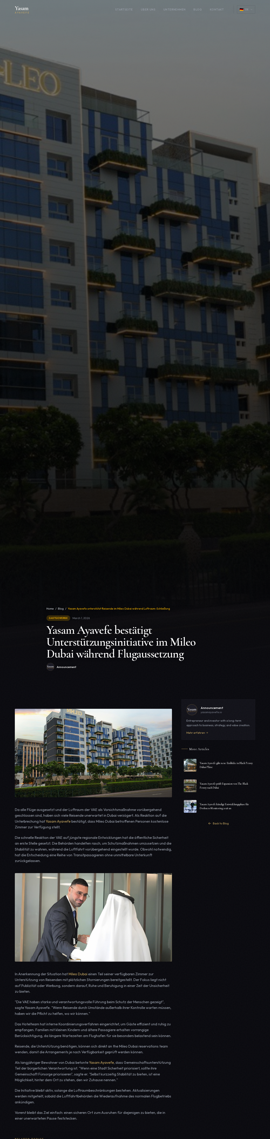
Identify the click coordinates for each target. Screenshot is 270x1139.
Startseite (124, 9)
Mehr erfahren (195, 732)
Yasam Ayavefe (58, 821)
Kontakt (217, 9)
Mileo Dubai (78, 974)
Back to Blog (220, 823)
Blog (198, 9)
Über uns (148, 9)
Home (50, 608)
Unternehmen (174, 9)
